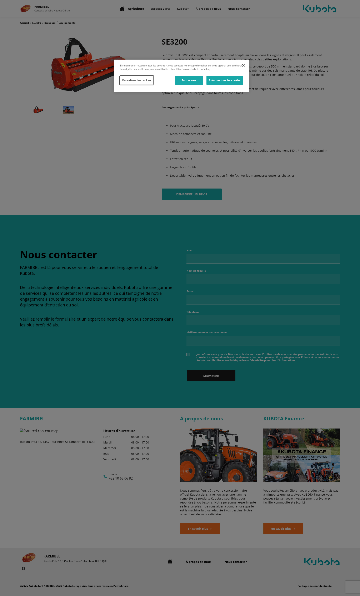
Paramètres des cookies (136, 80)
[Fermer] (243, 65)
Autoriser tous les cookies (225, 80)
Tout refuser (189, 80)
